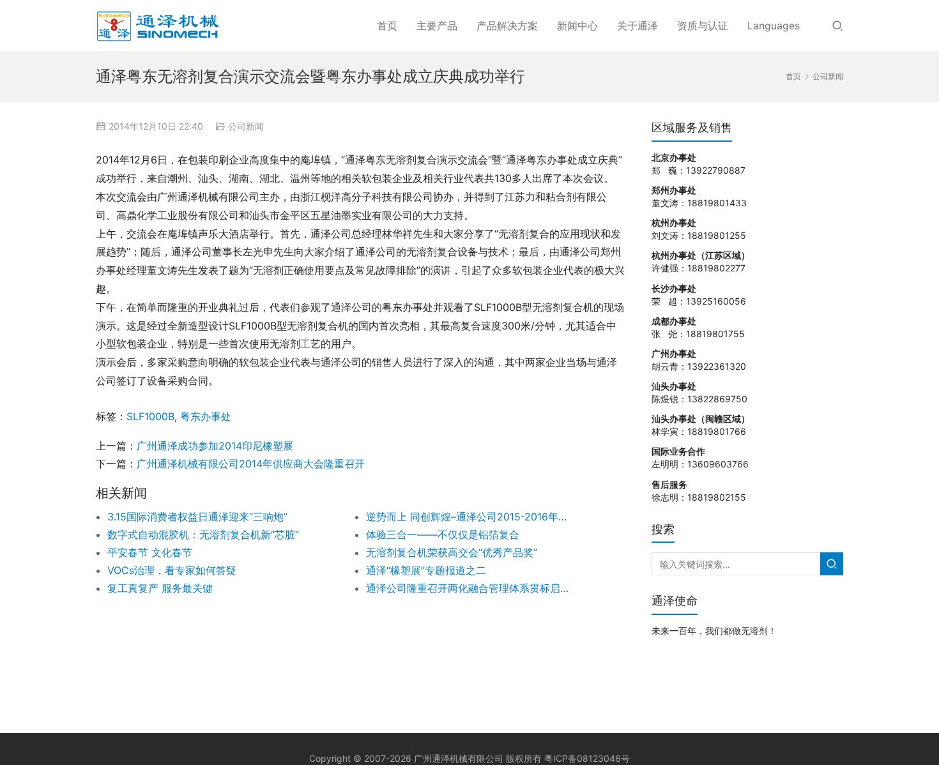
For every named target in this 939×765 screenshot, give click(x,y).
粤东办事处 (205, 416)
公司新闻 (246, 126)
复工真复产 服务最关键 (160, 588)
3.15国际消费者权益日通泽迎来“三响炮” (197, 516)
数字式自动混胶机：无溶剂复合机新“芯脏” (203, 534)
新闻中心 (577, 25)
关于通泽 (637, 25)
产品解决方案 (507, 25)
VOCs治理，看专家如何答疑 (171, 570)
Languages (773, 25)
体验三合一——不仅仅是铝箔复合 (442, 534)
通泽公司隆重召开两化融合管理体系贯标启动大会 (469, 588)
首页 (387, 25)
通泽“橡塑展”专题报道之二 (426, 570)
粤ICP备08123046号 (587, 758)
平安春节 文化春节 (149, 552)
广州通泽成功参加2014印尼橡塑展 (215, 445)
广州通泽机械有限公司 (458, 758)
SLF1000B (150, 416)
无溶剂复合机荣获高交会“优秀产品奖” (451, 552)
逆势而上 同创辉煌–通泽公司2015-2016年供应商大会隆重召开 (469, 516)
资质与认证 (702, 25)
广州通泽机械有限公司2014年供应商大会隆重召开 (251, 463)
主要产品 (436, 25)
